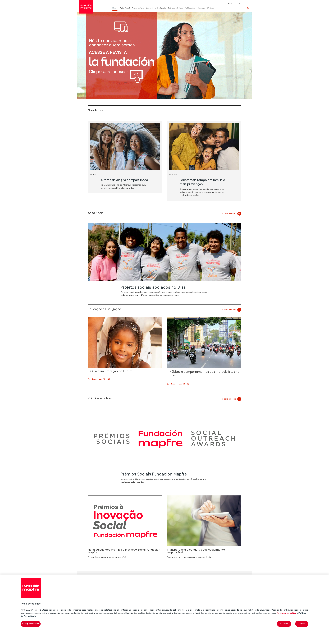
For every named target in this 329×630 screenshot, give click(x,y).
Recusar (284, 624)
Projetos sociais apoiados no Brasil (154, 287)
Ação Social (125, 8)
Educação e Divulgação (156, 8)
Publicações (190, 8)
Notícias (210, 8)
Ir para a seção (229, 213)
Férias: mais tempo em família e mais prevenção (202, 182)
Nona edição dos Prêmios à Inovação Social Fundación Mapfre (124, 551)
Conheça (201, 8)
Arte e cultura (138, 8)
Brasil (230, 4)
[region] (164, 602)
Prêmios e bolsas (175, 8)
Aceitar (302, 624)
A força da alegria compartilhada (124, 180)
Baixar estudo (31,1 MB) (180, 384)
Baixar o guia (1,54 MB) (101, 379)
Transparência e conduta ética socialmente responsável (196, 551)
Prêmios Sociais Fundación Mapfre (154, 474)
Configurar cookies (30, 624)
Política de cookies (286, 613)
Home (114, 8)
